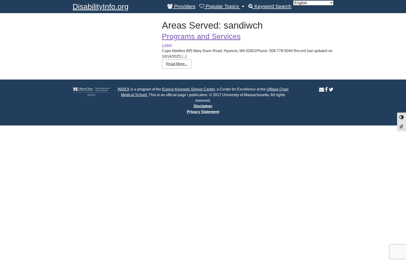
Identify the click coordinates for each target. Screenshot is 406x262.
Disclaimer (203, 106)
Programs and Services (201, 36)
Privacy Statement (203, 112)
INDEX (123, 89)
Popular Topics (222, 6)
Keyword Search (272, 6)
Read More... (176, 64)
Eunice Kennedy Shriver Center (188, 89)
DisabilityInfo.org (101, 6)
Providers (184, 6)
